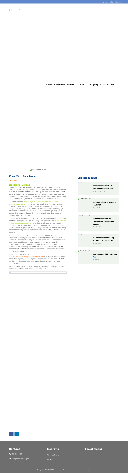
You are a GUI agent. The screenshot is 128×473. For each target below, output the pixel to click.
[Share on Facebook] (11, 434)
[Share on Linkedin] (16, 434)
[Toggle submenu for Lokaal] (85, 85)
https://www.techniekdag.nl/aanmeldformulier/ (26, 257)
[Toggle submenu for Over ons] (75, 85)
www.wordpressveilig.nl (83, 470)
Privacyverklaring (53, 455)
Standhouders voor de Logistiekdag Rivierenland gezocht (103, 221)
